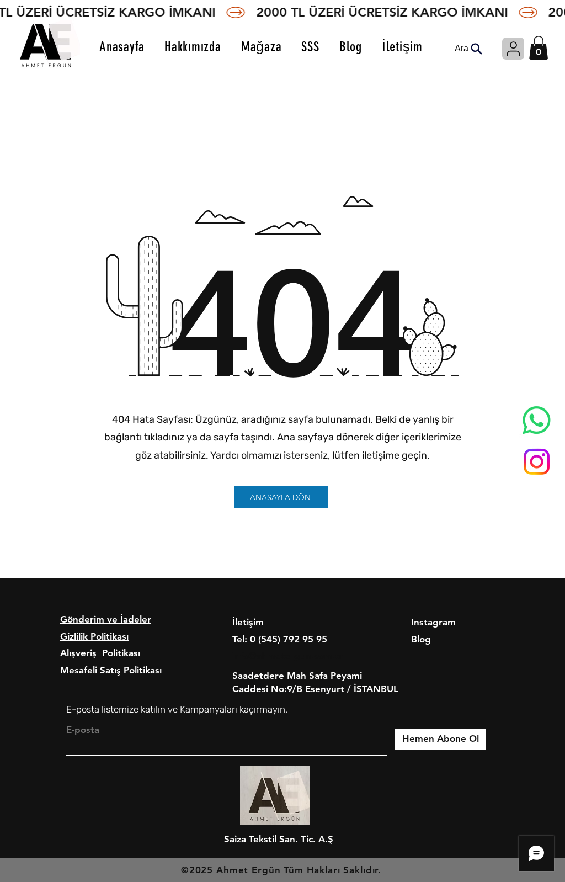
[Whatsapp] (536, 420)
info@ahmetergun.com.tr (287, 655)
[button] (538, 48)
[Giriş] (513, 49)
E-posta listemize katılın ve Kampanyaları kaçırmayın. (176, 709)
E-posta (82, 730)
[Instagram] (536, 461)
